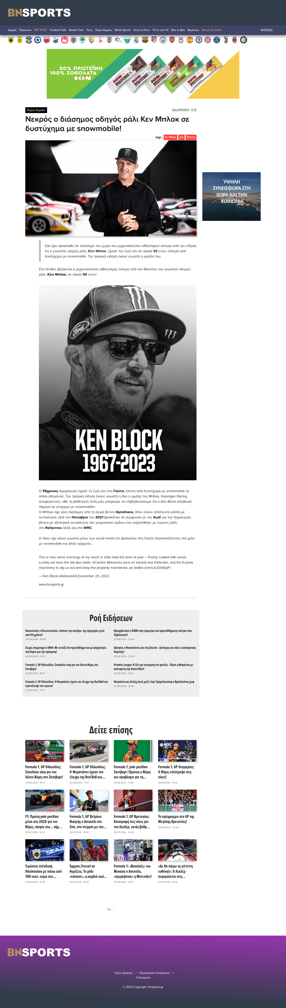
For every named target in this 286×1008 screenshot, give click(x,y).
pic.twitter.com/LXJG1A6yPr (150, 567)
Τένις (89, 30)
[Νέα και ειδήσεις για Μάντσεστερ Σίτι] (163, 40)
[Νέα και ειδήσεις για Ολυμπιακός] (64, 40)
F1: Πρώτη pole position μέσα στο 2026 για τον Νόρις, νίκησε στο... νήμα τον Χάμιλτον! (43, 822)
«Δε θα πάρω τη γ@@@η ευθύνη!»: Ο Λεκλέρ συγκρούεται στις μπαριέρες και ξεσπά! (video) (175, 871)
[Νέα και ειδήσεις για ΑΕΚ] (11, 40)
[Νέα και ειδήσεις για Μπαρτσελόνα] (145, 40)
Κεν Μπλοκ (170, 137)
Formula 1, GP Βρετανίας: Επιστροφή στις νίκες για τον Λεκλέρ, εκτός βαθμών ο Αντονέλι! (132, 822)
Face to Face (141, 30)
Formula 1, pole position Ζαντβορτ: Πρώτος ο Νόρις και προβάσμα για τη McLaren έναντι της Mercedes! (132, 772)
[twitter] (276, 952)
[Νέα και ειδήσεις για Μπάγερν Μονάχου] (207, 40)
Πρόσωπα (25, 30)
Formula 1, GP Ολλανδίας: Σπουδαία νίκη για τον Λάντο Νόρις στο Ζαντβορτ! (61, 667)
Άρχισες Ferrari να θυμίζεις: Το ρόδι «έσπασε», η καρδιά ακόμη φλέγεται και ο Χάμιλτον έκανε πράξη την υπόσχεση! (89, 871)
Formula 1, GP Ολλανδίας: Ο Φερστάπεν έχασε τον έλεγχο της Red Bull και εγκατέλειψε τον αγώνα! (66, 684)
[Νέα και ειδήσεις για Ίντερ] (243, 40)
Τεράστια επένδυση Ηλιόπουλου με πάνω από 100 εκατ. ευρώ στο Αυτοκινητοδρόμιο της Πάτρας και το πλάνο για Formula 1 (43, 871)
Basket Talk (76, 30)
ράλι (181, 137)
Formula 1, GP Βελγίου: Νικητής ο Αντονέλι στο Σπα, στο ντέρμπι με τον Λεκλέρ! (86, 822)
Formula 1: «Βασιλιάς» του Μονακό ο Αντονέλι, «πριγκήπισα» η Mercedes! (133, 871)
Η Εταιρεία (143, 978)
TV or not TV (160, 30)
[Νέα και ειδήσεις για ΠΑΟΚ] (109, 40)
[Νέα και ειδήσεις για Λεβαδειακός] (127, 40)
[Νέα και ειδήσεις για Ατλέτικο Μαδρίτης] (154, 40)
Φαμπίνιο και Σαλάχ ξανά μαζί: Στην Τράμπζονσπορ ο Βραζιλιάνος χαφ (154, 682)
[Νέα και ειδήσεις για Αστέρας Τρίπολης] (28, 40)
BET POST (40, 30)
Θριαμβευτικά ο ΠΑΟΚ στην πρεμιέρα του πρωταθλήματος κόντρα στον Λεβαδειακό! (153, 633)
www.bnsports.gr (51, 584)
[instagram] (266, 952)
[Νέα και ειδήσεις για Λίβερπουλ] (181, 40)
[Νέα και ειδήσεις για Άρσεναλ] (172, 40)
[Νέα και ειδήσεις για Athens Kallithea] (118, 40)
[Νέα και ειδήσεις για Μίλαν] (234, 40)
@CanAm (99, 562)
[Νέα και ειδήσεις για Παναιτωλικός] (91, 40)
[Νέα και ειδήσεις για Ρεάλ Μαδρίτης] (136, 40)
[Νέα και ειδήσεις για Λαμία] (55, 40)
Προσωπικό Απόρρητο (154, 973)
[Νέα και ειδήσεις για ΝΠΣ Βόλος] (46, 40)
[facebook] (271, 952)
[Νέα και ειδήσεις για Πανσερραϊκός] (100, 40)
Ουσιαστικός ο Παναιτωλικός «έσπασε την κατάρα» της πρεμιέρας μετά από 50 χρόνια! (64, 633)
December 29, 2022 (94, 576)
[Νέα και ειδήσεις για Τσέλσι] (199, 40)
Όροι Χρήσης (124, 973)
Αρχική (12, 30)
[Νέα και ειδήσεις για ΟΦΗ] (73, 40)
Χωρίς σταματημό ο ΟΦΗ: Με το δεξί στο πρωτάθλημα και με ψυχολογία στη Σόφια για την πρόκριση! (65, 650)
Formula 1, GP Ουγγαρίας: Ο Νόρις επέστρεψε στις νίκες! (176, 772)
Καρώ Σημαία (103, 30)
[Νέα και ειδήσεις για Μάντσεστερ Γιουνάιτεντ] (190, 40)
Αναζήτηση (266, 30)
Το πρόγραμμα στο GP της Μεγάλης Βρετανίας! (176, 819)
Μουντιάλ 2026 (211, 30)
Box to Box (178, 30)
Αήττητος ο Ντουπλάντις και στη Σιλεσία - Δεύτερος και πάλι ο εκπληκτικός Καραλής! (155, 650)
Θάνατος (191, 137)
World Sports (123, 30)
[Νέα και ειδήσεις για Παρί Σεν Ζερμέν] (216, 40)
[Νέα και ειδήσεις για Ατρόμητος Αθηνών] (37, 40)
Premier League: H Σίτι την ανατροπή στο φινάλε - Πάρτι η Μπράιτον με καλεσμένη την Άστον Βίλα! (153, 667)
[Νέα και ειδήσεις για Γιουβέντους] (225, 40)
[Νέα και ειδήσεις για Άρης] (20, 40)
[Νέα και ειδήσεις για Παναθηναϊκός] (82, 40)
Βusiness (193, 30)
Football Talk (58, 30)
